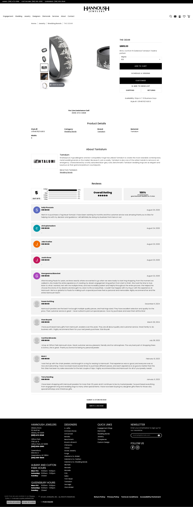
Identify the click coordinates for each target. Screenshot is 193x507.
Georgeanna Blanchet (50, 273)
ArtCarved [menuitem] (68, 434)
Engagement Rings (105, 428)
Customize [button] (141, 80)
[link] (10, 1)
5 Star (46, 189)
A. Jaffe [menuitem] (67, 428)
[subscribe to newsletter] (159, 435)
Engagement (8, 16)
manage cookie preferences (23, 498)
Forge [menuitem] (66, 453)
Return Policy (99, 497)
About (63, 16)
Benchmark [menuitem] (69, 439)
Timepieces (102, 439)
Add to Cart (141, 66)
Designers (36, 16)
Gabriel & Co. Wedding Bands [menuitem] (75, 462)
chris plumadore (48, 226)
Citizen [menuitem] (67, 448)
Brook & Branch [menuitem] (70, 442)
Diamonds (46, 16)
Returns (151, 90)
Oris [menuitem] (65, 473)
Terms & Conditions (129, 497)
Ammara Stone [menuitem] (70, 431)
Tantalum (101, 131)
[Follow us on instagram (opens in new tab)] (138, 447)
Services (55, 16)
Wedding (18, 16)
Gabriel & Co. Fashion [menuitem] (72, 459)
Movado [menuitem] (67, 467)
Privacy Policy (113, 497)
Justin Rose (46, 258)
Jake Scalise (46, 242)
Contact (71, 16)
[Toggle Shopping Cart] (188, 16)
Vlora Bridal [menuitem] (68, 487)
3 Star (46, 195)
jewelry (42, 23)
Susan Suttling (47, 301)
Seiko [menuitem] (66, 476)
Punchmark (48, 502)
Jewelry (27, 16)
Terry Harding (47, 377)
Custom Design (103, 442)
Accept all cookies (28, 502)
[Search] (170, 16)
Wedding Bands (54, 23)
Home (33, 23)
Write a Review (96, 406)
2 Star (46, 197)
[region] (79, 67)
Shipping (130, 90)
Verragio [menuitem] (67, 484)
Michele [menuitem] (67, 465)
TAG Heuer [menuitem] (68, 479)
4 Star (46, 192)
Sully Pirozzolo (47, 207)
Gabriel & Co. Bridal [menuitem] (72, 456)
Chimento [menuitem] (68, 445)
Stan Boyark (46, 320)
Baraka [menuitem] (67, 436)
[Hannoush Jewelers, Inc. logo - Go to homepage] (96, 8)
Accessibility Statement (150, 497)
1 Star (46, 199)
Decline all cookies (13, 502)
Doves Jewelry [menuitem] (70, 451)
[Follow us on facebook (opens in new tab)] (133, 447)
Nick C (44, 356)
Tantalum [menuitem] (68, 481)
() (79, 190)
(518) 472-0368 (79, 113)
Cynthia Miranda (48, 338)
